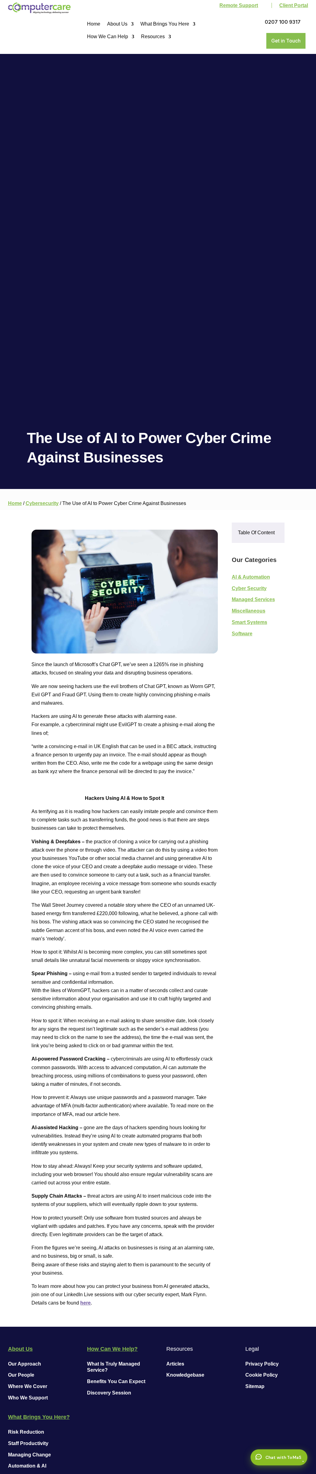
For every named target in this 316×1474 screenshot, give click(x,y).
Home (93, 23)
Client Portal (293, 5)
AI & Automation (251, 577)
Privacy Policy (262, 1363)
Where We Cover (27, 1386)
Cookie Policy (261, 1375)
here (85, 1302)
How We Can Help (107, 36)
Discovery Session (109, 1392)
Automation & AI (27, 1465)
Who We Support (28, 1397)
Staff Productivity (28, 1443)
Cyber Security (249, 588)
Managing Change (29, 1454)
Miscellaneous (248, 610)
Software (242, 633)
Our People (21, 1375)
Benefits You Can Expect (116, 1381)
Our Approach (24, 1363)
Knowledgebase (185, 1375)
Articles (175, 1363)
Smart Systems (249, 622)
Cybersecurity (42, 503)
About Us (117, 23)
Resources (153, 36)
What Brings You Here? (39, 1417)
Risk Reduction (26, 1432)
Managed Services (253, 599)
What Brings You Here (164, 23)
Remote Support (238, 5)
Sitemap (254, 1386)
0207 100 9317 (283, 22)
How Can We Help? (112, 1349)
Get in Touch (286, 41)
